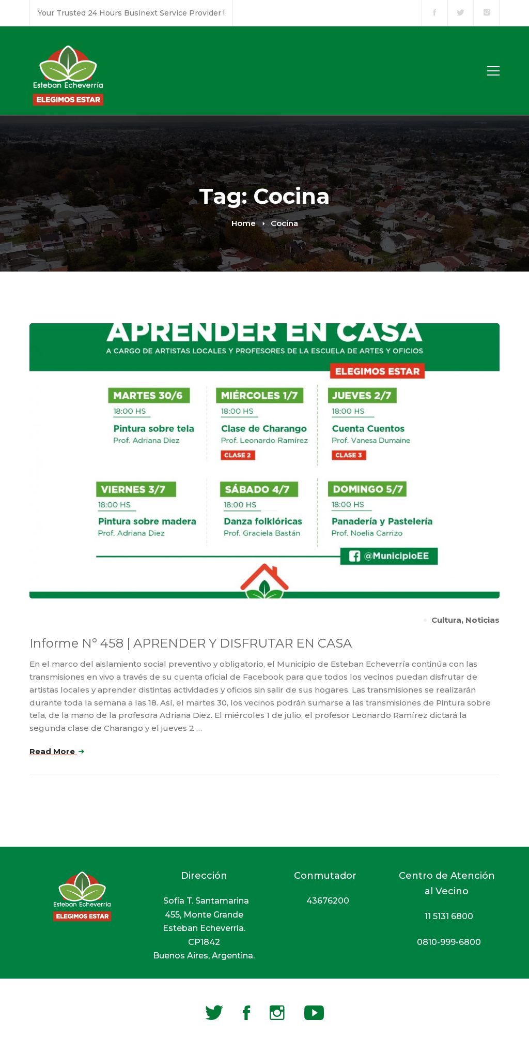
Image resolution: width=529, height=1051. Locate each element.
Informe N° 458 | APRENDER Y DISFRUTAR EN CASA (190, 643)
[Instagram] (277, 1012)
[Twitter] (214, 1012)
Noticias (482, 620)
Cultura (446, 620)
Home (243, 223)
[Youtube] (314, 1012)
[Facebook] (246, 1012)
